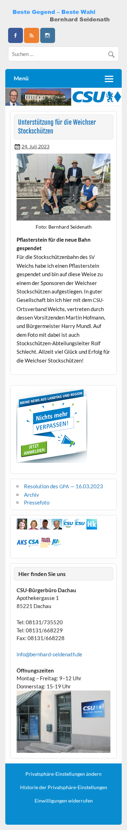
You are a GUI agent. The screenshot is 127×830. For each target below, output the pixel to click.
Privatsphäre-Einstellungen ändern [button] (63, 774)
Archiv (31, 494)
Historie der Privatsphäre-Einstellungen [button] (63, 787)
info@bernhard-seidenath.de (49, 654)
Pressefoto (36, 502)
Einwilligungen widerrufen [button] (64, 800)
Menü (21, 78)
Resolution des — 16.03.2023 (63, 486)
